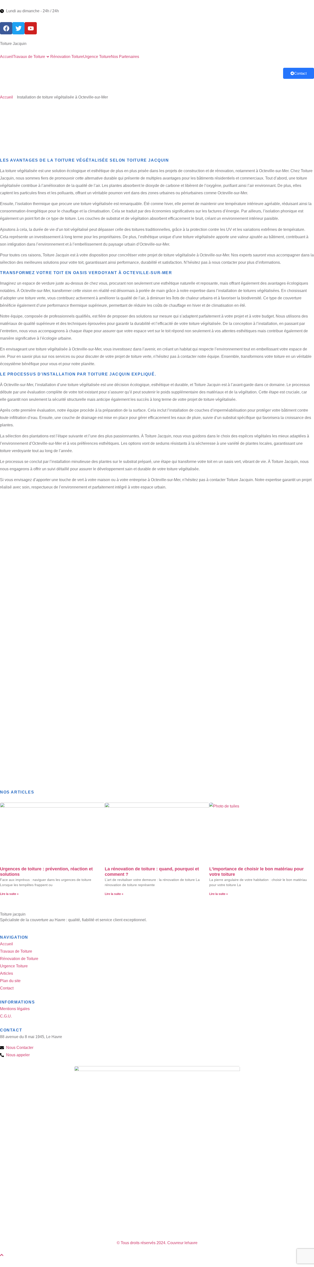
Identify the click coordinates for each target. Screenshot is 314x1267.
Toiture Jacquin (13, 44)
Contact (300, 73)
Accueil (6, 57)
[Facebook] (6, 28)
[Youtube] (31, 28)
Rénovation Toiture (66, 57)
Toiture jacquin (13, 914)
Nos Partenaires (125, 57)
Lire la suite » (9, 894)
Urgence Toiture (97, 57)
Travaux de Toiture (29, 57)
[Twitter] (18, 28)
